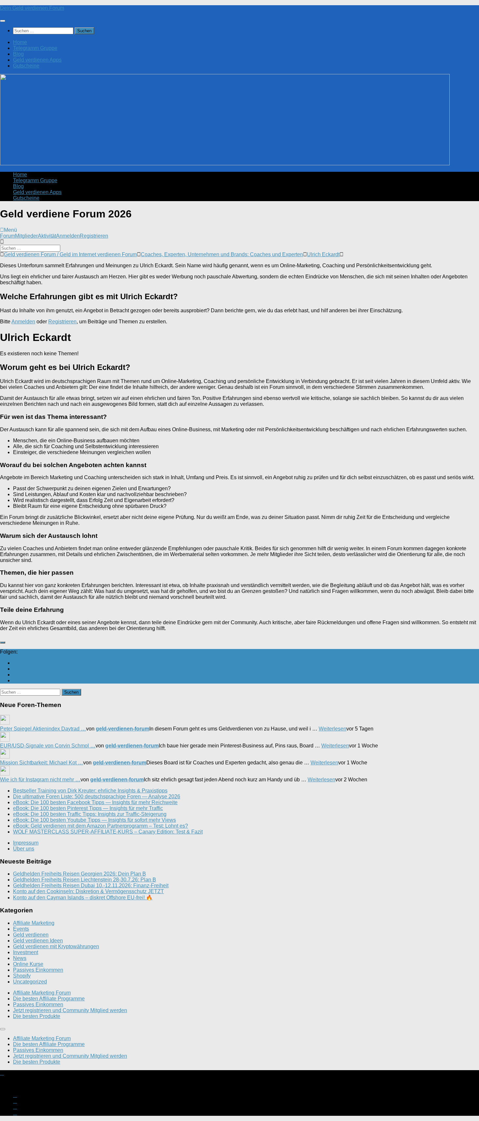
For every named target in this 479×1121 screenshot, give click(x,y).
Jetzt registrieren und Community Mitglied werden (70, 1010)
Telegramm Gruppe (35, 48)
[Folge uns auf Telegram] (15, 680)
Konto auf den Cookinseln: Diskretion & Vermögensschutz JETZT (88, 891)
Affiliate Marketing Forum (42, 993)
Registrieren (94, 236)
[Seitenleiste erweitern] (2, 642)
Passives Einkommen (38, 970)
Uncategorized (30, 981)
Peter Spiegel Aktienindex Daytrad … (43, 728)
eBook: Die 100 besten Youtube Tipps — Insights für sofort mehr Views (94, 820)
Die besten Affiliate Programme (49, 998)
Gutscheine (26, 65)
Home (20, 42)
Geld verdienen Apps (37, 60)
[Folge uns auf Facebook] (15, 674)
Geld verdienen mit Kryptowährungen (56, 946)
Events (21, 929)
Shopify (22, 976)
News (19, 958)
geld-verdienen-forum (122, 728)
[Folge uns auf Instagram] (15, 668)
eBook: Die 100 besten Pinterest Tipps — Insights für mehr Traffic (88, 808)
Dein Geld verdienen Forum (32, 8)
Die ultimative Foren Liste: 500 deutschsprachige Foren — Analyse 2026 (96, 796)
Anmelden (68, 236)
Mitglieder (26, 236)
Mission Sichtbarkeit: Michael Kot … (41, 762)
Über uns (23, 848)
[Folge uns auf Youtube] (15, 663)
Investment (25, 952)
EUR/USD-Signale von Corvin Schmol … (47, 745)
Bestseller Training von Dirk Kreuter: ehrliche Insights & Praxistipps (90, 790)
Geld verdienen (31, 934)
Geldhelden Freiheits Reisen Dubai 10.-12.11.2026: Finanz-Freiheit (90, 885)
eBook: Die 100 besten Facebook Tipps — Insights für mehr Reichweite (95, 802)
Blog (18, 54)
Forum (7, 236)
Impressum (25, 843)
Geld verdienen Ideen (38, 940)
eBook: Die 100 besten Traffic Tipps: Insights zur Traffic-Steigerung (90, 814)
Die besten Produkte (36, 1016)
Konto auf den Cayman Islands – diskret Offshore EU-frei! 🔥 (82, 897)
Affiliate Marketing (33, 923)
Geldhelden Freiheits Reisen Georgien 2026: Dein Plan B (79, 874)
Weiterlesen (332, 728)
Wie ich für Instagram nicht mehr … (40, 779)
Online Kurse (28, 964)
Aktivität (47, 236)
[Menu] (2, 21)
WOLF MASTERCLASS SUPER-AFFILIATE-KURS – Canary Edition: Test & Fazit (108, 831)
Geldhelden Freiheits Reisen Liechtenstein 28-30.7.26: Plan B (84, 879)
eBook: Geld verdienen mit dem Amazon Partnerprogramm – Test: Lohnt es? (100, 826)
